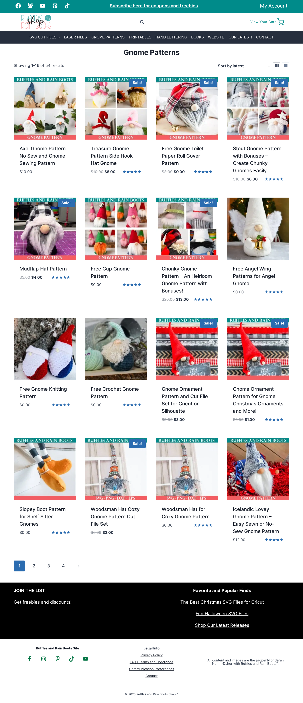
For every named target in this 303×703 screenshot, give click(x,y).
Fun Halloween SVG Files (222, 613)
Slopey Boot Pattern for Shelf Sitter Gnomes (43, 516)
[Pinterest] (55, 5)
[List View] (285, 65)
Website (216, 37)
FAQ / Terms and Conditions (151, 662)
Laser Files (75, 37)
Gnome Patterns (108, 37)
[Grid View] (276, 65)
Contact (264, 37)
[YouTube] (42, 5)
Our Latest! (240, 37)
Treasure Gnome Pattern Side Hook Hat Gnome (112, 156)
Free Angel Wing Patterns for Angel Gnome (254, 276)
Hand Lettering (171, 37)
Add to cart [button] (33, 185)
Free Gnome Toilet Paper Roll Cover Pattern (183, 156)
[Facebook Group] (30, 5)
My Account (273, 6)
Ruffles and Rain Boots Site (57, 648)
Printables (140, 37)
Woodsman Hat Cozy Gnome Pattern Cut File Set (115, 516)
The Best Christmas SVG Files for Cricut (222, 602)
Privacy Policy (152, 655)
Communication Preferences (151, 669)
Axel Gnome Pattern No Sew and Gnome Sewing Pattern (43, 156)
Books (197, 37)
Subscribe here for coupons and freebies (154, 5)
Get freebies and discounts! (43, 602)
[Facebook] (18, 5)
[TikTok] (67, 5)
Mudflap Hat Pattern (43, 269)
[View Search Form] (151, 22)
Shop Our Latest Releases (222, 625)
